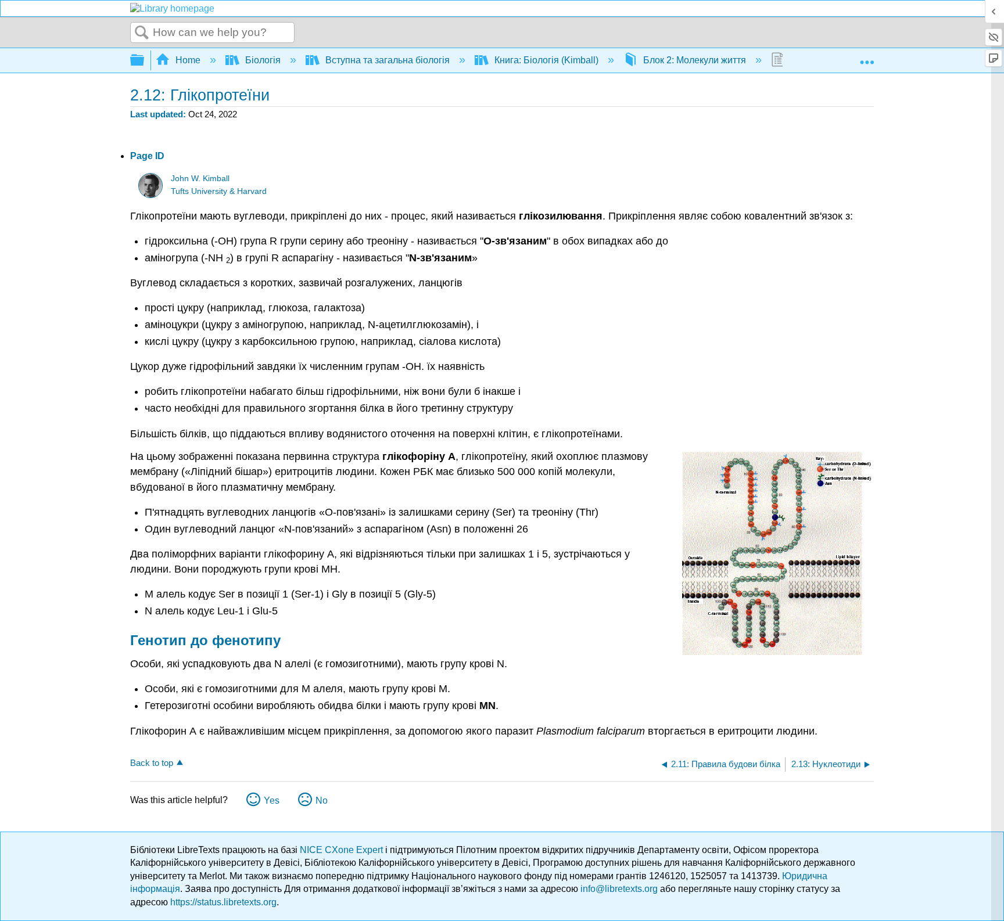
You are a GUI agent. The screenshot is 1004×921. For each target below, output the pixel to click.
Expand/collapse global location (867, 57)
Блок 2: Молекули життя (694, 60)
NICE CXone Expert (342, 850)
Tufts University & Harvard (219, 191)
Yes (271, 800)
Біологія (263, 60)
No (321, 800)
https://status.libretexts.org (223, 902)
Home (188, 60)
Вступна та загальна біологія (387, 60)
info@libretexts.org (619, 889)
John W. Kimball (200, 178)
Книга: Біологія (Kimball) (546, 60)
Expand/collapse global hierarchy (144, 61)
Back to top (151, 763)
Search (141, 33)
